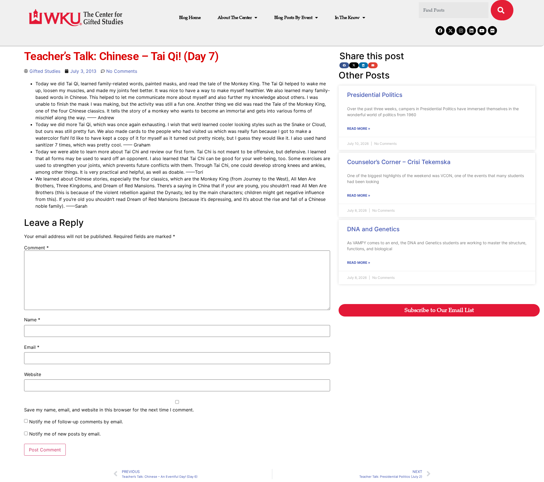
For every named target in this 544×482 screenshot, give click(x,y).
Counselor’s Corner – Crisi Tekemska (398, 161)
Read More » (358, 128)
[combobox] (453, 10)
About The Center (235, 17)
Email (31, 347)
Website (32, 374)
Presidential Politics (374, 94)
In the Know (347, 17)
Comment (36, 247)
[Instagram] (461, 30)
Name (32, 319)
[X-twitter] (450, 30)
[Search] (502, 10)
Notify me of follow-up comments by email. (76, 421)
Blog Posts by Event (293, 17)
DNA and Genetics (373, 229)
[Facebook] (440, 30)
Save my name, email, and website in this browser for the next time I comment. (109, 409)
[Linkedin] (471, 30)
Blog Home (190, 17)
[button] (344, 65)
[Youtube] (481, 30)
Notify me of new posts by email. (65, 434)
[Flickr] (492, 30)
